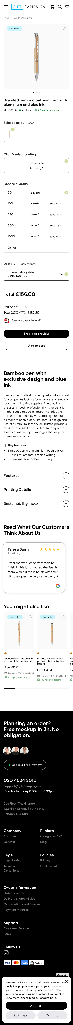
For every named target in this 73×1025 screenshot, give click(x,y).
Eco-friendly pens (22, 18)
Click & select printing (20, 154)
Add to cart (36, 346)
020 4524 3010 (20, 780)
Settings (20, 1015)
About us (10, 836)
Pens (6, 18)
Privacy (45, 860)
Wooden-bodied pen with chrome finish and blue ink (18, 660)
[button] (33, 92)
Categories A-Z (51, 836)
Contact (9, 842)
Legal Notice (12, 860)
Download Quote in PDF (26, 320)
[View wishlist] (67, 6)
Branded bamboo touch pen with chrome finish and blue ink (51, 661)
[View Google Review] (58, 585)
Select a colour (19, 123)
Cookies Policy (50, 866)
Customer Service (16, 928)
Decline (52, 1015)
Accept (36, 1006)
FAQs (7, 934)
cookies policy (48, 998)
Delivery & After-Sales (19, 899)
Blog (43, 842)
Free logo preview (36, 334)
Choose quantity (16, 184)
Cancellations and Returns (22, 904)
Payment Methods (16, 910)
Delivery (20, 264)
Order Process (14, 893)
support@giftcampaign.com (24, 786)
